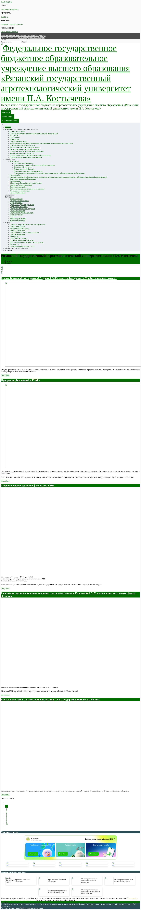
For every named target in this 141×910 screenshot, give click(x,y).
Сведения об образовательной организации (21, 129)
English (5, 37)
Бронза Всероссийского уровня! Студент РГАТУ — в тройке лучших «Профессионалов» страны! (59, 278)
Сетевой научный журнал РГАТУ (22, 246)
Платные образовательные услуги (22, 145)
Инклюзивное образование (20, 191)
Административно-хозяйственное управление (27, 189)
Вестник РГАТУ (16, 244)
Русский (13, 37)
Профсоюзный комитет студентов (22, 209)
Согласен (4, 902)
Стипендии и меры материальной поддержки (27, 151)
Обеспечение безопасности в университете (26, 183)
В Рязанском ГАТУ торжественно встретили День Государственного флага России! (50, 699)
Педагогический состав (18, 141)
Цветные (14, 32)
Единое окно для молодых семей (22, 205)
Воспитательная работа (18, 187)
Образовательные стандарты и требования (26, 157)
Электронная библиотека (19, 201)
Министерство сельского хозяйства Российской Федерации (23, 36)
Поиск (3, 40)
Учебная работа (15, 175)
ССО (11, 217)
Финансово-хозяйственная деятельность (25, 147)
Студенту (8, 197)
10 (7, 824)
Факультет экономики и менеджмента (28, 171)
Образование (14, 137)
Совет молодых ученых (18, 238)
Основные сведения (17, 131)
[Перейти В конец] (6, 827)
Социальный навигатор (19, 207)
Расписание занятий (17, 221)
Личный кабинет (16, 199)
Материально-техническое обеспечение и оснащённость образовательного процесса (41, 143)
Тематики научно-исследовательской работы (26, 242)
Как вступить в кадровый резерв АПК (99, 839)
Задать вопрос (7, 116)
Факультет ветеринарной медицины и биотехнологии (34, 165)
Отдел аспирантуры (17, 226)
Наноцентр (14, 236)
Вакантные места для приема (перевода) (25, 149)
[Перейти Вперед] (6, 825)
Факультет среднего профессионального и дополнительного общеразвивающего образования (49, 173)
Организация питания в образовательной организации (30, 155)
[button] (25, 38)
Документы (14, 135)
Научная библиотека (17, 193)
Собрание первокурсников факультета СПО (27, 485)
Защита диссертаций (17, 230)
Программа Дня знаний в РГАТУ (20, 380)
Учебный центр (15, 181)
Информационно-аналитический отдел (24, 232)
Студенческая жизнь (17, 211)
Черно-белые (6, 32)
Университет (10, 159)
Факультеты (14, 161)
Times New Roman (11, 9)
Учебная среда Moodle (18, 219)
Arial (2, 9)
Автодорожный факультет (24, 163)
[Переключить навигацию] (2, 124)
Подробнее (5, 375)
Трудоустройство (16, 203)
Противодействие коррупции (21, 185)
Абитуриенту (10, 195)
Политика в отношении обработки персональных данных (22, 908)
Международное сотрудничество (22, 153)
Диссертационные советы (19, 228)
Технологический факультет (24, 169)
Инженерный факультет (23, 167)
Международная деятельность (16, 248)
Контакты (6, 112)
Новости (8, 250)
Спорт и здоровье (16, 215)
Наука (7, 222)
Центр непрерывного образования (23, 179)
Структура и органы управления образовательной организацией (34, 133)
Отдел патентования (17, 234)
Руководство (14, 139)
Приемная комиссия (9, 121)
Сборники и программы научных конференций (27, 224)
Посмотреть (33, 854)
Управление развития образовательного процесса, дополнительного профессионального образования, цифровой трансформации (58, 177)
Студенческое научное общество (22, 240)
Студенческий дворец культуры (21, 213)
